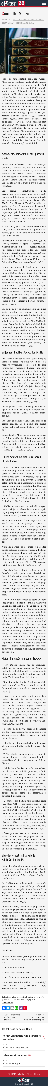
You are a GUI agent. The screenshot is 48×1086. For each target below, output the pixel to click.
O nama (21, 1073)
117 (42, 997)
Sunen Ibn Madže (15, 997)
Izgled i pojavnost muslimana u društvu (12, 1017)
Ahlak (11, 23)
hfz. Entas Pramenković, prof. (28, 19)
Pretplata (12, 1073)
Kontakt (29, 1073)
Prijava (37, 1073)
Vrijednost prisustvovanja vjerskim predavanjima (34, 1017)
